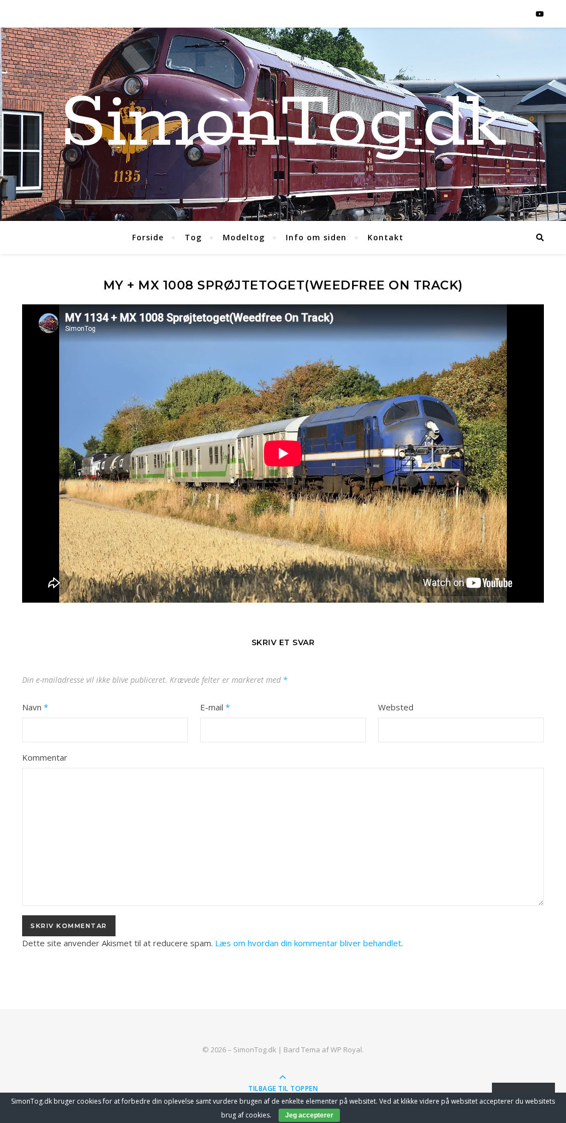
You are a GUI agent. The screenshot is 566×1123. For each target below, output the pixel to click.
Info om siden (316, 237)
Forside (148, 237)
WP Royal (346, 1050)
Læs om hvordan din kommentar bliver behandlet (308, 942)
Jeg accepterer (309, 1115)
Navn (35, 707)
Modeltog (244, 237)
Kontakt (385, 237)
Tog (193, 237)
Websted (395, 707)
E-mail (215, 707)
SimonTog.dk (283, 124)
